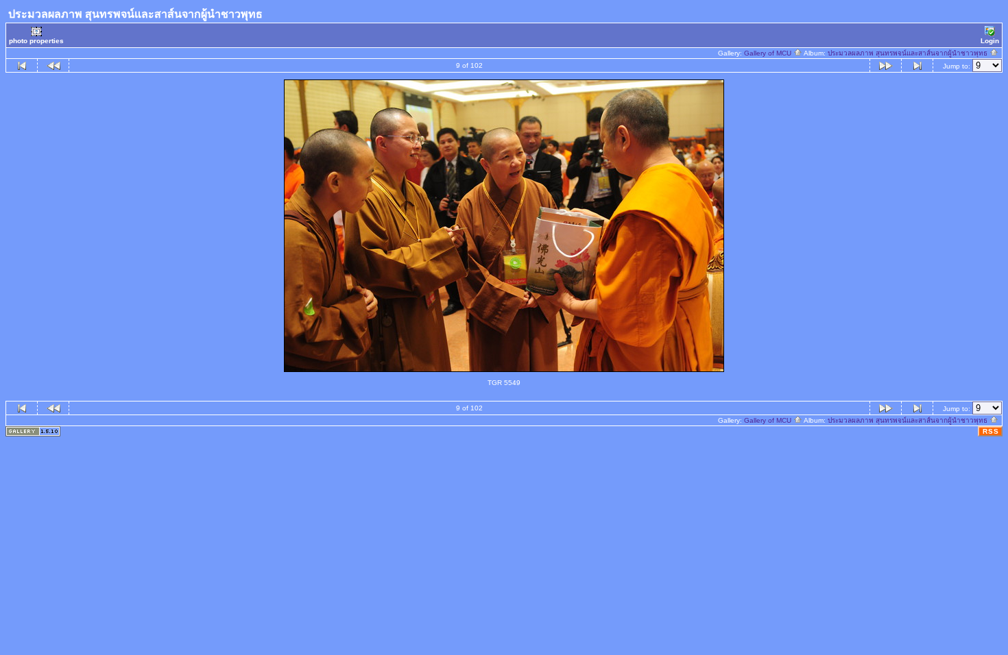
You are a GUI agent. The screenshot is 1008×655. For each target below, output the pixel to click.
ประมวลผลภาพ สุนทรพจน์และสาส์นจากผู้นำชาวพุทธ (908, 53)
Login (990, 41)
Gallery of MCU (768, 53)
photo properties (36, 41)
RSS (991, 431)
